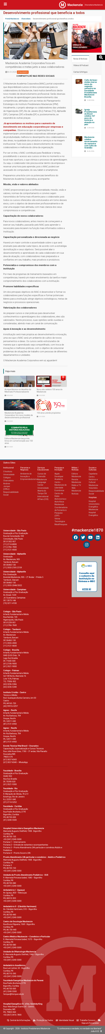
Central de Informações (20, 1020)
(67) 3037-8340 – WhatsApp (15, 762)
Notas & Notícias (80, 59)
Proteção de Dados (45, 1020)
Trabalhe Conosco (87, 1020)
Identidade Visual (66, 1020)
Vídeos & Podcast (80, 65)
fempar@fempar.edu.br (13, 994)
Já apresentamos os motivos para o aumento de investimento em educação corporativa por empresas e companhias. (33, 127)
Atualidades (23, 72)
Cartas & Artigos (80, 72)
